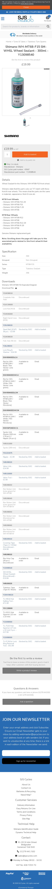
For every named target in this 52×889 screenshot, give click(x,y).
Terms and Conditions (26, 812)
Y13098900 (7, 622)
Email (37, 361)
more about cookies (27, 4)
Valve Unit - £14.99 (7, 467)
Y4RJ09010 (7, 539)
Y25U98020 (7, 325)
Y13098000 (7, 637)
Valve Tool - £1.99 (8, 478)
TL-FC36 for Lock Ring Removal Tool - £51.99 (10, 643)
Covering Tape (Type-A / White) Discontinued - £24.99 (9, 546)
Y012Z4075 (7, 453)
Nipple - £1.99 (8, 457)
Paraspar (31, 888)
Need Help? (26, 794)
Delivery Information (26, 805)
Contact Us (26, 788)
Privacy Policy (26, 815)
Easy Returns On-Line (26, 808)
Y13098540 (7, 568)
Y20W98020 (8, 595)
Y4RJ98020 (7, 462)
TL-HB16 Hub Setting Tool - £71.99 (8, 601)
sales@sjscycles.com (27, 855)
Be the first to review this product (26, 60)
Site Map (26, 818)
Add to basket (40, 329)
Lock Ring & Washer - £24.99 (10, 351)
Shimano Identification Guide (26, 829)
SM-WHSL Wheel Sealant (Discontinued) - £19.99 (9, 575)
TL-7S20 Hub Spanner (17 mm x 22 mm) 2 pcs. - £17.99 (10, 629)
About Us (26, 784)
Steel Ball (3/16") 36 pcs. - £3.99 (10, 330)
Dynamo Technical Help (26, 832)
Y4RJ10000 (7, 473)
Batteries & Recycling (26, 791)
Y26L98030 (7, 346)
